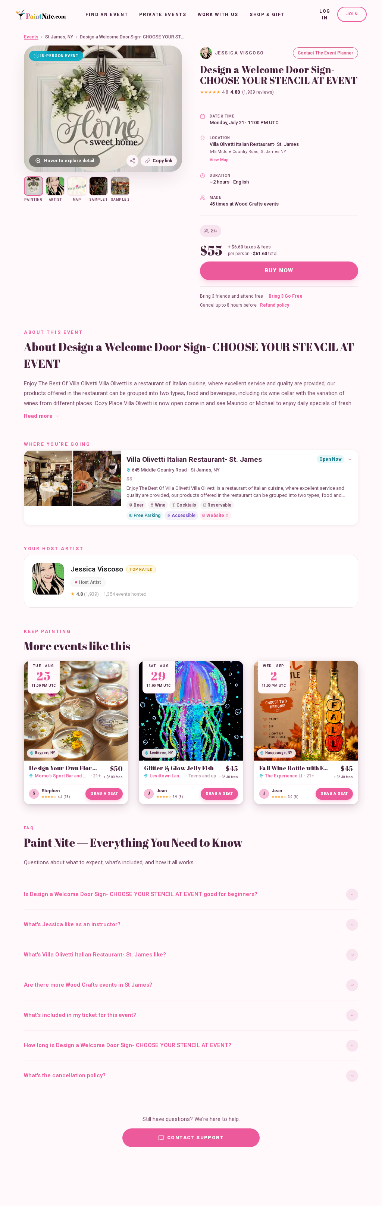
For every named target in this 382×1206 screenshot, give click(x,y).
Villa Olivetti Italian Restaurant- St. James (254, 144)
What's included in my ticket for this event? (80, 1015)
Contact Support (195, 1137)
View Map (219, 159)
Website (215, 515)
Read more (38, 416)
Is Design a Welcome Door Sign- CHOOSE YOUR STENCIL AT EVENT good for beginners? (140, 894)
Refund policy (274, 305)
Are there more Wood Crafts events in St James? (88, 984)
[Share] (132, 161)
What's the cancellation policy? (65, 1075)
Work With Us (218, 14)
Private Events (163, 14)
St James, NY (59, 37)
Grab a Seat (104, 793)
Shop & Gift (267, 14)
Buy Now (279, 270)
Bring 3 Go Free (286, 296)
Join (352, 14)
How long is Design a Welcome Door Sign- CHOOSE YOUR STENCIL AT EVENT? (127, 1045)
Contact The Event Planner (325, 53)
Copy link (162, 160)
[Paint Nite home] (40, 15)
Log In (324, 15)
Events (31, 37)
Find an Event (106, 14)
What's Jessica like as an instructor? (72, 924)
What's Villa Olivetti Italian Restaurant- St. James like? (95, 954)
